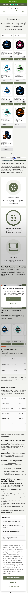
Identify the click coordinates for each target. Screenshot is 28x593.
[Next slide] (25, 333)
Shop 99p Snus (13, 1)
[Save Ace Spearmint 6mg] (16, 64)
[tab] (3, 346)
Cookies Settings (13, 586)
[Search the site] (10, 11)
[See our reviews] (13, 4)
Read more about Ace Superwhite (13, 29)
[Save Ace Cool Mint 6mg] (3, 87)
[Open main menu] (4, 11)
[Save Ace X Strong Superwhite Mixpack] (3, 131)
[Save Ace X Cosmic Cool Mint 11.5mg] (3, 41)
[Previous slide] (2, 333)
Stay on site (13, 303)
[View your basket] (23, 11)
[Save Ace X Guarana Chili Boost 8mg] (16, 108)
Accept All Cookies (13, 577)
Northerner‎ (9, 15)
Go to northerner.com (13, 298)
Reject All (13, 582)
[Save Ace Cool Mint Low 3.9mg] (3, 64)
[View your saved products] (16, 11)
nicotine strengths (5, 172)
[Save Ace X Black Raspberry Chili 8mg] (16, 41)
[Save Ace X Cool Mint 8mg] (16, 87)
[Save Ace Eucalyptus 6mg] (3, 108)
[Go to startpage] (13, 8)
